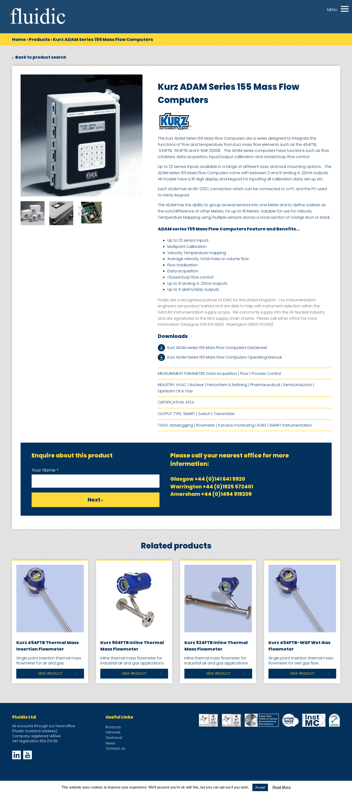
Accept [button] (260, 787)
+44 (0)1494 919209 (226, 494)
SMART (189, 414)
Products (39, 39)
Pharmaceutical (265, 385)
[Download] (162, 347)
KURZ (261, 425)
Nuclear (197, 385)
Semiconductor (297, 385)
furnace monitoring (236, 425)
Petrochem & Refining (227, 385)
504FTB (180, 150)
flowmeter (205, 425)
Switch (204, 414)
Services (113, 732)
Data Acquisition (221, 373)
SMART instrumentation (290, 425)
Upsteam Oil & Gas (175, 391)
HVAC (181, 385)
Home (19, 39)
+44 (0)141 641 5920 (220, 478)
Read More (282, 787)
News (110, 743)
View (50, 673)
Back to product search (40, 57)
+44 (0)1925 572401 (228, 486)
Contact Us (115, 748)
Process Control (266, 373)
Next (94, 499)
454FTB (309, 144)
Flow (244, 373)
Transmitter (224, 414)
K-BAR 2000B (208, 150)
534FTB (165, 150)
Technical (114, 737)
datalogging (181, 425)
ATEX (189, 402)
